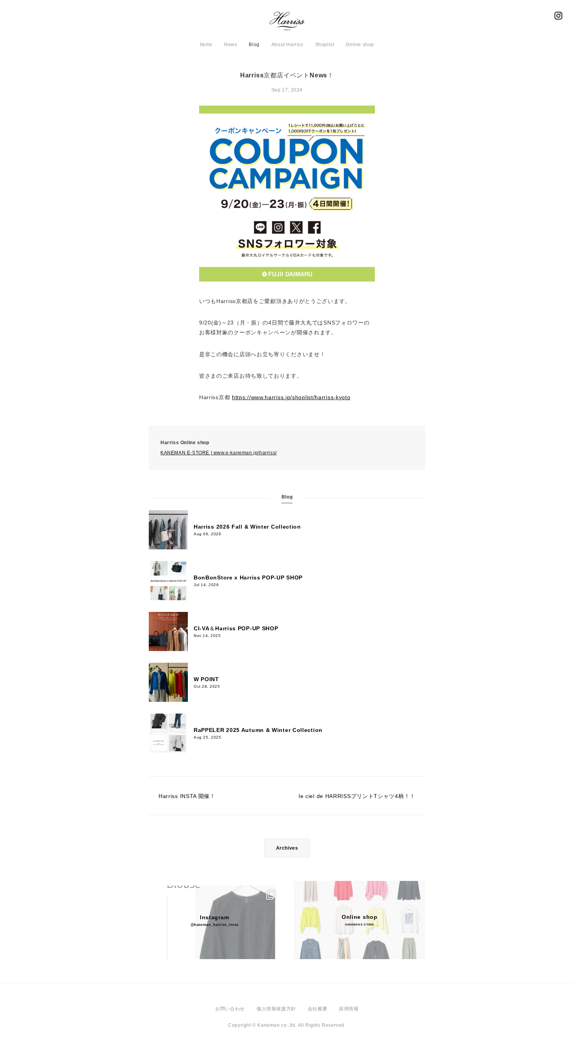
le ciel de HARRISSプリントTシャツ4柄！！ (357, 796)
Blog (254, 44)
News (230, 44)
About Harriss (287, 44)
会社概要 (317, 1008)
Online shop (360, 44)
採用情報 (348, 1008)
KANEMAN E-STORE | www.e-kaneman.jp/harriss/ (218, 453)
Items (206, 44)
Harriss (287, 23)
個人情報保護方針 (276, 1008)
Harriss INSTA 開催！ (187, 796)
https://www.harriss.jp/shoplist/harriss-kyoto (291, 397)
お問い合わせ (230, 1008)
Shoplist (324, 44)
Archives (287, 848)
